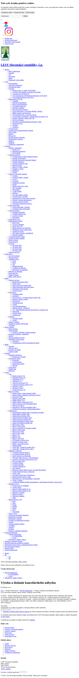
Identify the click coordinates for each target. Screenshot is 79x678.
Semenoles (15, 360)
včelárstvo (15, 127)
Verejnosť (8, 146)
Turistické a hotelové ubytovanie (18, 324)
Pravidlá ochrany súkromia (16, 137)
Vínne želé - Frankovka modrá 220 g (23, 447)
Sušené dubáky (17, 445)
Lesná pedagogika (14, 205)
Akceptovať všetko (7, 12)
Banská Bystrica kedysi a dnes (21, 477)
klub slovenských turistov (20, 109)
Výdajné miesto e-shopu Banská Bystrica (24, 156)
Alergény (11, 527)
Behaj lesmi (15, 223)
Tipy (9, 75)
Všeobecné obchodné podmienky (18, 515)
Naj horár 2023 (17, 247)
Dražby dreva (16, 284)
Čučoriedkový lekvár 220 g (20, 440)
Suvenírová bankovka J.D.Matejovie (23, 475)
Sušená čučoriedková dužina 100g (22, 421)
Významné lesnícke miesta (16, 237)
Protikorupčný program (15, 139)
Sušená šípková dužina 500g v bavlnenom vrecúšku (28, 412)
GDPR (7, 644)
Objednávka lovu (17, 303)
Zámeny (10, 336)
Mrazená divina (17, 165)
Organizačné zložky (14, 87)
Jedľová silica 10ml (18, 433)
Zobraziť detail (30, 12)
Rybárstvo (11, 317)
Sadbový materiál (13, 322)
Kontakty (7, 353)
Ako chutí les (16, 468)
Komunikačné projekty (15, 221)
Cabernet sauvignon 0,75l (20, 383)
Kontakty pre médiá (14, 350)
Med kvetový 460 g (18, 425)
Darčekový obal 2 (17, 388)
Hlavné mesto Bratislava (19, 104)
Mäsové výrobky (13, 391)
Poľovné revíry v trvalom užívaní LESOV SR (26, 297)
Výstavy (14, 179)
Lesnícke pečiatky (17, 463)
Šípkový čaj (16, 435)
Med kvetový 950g (18, 431)
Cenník (14, 304)
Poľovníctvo (12, 292)
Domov (7, 69)
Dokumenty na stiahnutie (20, 270)
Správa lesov (8, 254)
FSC (13, 264)
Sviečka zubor (16, 487)
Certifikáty (11, 525)
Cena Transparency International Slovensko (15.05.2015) (29, 96)
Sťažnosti (11, 143)
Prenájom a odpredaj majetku (13, 541)
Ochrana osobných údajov (20, 202)
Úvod (14, 261)
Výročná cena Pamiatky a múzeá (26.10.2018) (26, 92)
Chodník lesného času (19, 214)
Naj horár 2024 (17, 249)
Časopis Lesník (13, 351)
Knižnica (15, 193)
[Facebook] (6, 26)
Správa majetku (9, 327)
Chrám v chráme (17, 480)
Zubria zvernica (13, 240)
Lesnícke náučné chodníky (16, 238)
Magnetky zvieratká (18, 492)
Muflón (14, 506)
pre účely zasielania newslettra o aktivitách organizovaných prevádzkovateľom (40, 611)
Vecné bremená (13, 331)
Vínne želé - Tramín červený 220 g (23, 449)
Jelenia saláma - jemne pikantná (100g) (24, 393)
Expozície (15, 181)
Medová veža (16, 437)
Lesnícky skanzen (13, 210)
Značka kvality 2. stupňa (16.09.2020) (24, 90)
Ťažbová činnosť (13, 275)
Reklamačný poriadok (15, 517)
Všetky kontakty (6, 669)
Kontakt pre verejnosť (19, 357)
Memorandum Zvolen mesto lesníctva (23, 198)
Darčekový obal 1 (17, 386)
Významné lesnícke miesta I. (21, 452)
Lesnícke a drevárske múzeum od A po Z (24, 459)
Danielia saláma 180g (18, 398)
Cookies (10, 522)
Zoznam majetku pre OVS (16, 337)
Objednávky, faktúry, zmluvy (17, 539)
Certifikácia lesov (13, 259)
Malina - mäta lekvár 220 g (20, 444)
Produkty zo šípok (17, 169)
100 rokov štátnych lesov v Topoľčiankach (25, 458)
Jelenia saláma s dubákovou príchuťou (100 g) (26, 395)
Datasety (11, 141)
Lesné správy (12, 367)
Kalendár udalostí (17, 235)
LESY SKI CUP (17, 226)
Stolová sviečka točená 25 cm (21, 491)
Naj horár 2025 (17, 250)
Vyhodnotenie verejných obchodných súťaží (25, 343)
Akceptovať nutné (19, 12)
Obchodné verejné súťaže (12, 42)
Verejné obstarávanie (11, 40)
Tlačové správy (13, 348)
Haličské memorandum (19, 102)
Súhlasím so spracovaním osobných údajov (16, 611)
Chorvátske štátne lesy (19, 106)
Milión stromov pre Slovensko (21, 113)
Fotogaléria (15, 217)
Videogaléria (16, 190)
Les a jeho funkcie (14, 256)
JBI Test (14, 365)
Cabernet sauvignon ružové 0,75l (22, 384)
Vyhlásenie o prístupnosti (16, 144)
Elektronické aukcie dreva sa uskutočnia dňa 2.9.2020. (21, 545)
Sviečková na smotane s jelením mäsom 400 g (26, 409)
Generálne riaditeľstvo (15, 85)
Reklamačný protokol (15, 519)
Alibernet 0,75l (16, 381)
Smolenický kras (17, 123)
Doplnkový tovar (13, 484)
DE (9, 558)
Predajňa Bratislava (18, 162)
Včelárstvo (11, 325)
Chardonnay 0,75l (17, 379)
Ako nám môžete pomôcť (20, 195)
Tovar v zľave (12, 513)
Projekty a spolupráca (15, 148)
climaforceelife (9, 548)
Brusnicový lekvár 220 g (19, 442)
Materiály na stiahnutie (15, 271)
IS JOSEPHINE (17, 536)
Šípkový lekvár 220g (18, 426)
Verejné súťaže (16, 313)
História (10, 134)
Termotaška (15, 512)
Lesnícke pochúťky (14, 155)
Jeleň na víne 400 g (18, 405)
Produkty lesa (12, 411)
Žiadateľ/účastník (17, 266)
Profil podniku (12, 83)
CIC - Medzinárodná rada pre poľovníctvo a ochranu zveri (30, 310)
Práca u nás (11, 136)
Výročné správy (13, 129)
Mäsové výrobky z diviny (20, 167)
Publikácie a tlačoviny (15, 451)
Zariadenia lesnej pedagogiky (21, 209)
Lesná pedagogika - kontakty (21, 207)
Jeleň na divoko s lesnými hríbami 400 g (24, 404)
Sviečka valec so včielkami (20, 485)
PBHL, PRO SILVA (14, 277)
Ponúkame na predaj (18, 183)
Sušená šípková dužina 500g (21, 414)
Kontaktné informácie (15, 355)
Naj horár (11, 243)
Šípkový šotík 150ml (18, 430)
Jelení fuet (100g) (17, 397)
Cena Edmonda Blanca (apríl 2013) (23, 97)
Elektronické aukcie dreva (20, 282)
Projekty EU (16, 149)
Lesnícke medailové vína (19, 163)
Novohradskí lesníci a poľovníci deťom (24, 115)
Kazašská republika (18, 108)
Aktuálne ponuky (17, 294)
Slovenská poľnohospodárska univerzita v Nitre (26, 122)
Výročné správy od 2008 (19, 196)
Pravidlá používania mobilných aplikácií (17, 543)
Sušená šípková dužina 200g (21, 416)
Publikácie (15, 170)
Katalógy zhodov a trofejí (20, 299)
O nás (6, 82)
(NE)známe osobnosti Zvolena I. (22, 203)
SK (6, 555)
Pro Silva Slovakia (18, 120)
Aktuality (11, 346)
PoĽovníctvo (9, 647)
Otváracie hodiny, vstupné (20, 177)
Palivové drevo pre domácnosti (21, 285)
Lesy (2, 590)
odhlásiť (32, 620)
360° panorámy (17, 188)
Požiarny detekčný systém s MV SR (23, 118)
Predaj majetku (13, 329)
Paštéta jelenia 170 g (18, 400)
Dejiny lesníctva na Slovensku (21, 456)
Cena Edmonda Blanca (19, 306)
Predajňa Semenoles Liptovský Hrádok (24, 160)
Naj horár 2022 (17, 245)
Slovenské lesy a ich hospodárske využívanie (26, 478)
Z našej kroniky (17, 191)
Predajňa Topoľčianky (19, 158)
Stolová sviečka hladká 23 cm (21, 489)
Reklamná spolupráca (18, 151)
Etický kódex (12, 132)
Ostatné (14, 172)
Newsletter (11, 76)
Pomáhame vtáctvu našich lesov (22, 230)
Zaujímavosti (16, 315)
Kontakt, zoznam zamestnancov (22, 200)
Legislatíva (15, 296)
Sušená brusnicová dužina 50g (21, 419)
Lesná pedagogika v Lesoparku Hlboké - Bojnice (27, 111)
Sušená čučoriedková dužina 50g (22, 423)
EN (9, 557)
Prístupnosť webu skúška (16, 80)
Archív (14, 538)
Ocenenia (11, 89)
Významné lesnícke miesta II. (21, 454)
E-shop (7, 372)
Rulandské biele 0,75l (19, 378)
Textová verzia (9, 43)
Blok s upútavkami (14, 71)
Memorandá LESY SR (15, 99)
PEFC (14, 263)
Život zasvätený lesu (18, 461)
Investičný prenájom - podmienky (18, 334)
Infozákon (11, 371)
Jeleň (13, 501)
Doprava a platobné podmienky (18, 531)
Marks (10, 78)
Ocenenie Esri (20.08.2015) (20, 94)
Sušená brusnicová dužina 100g (22, 418)
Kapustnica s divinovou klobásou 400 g (24, 407)
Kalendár (11, 73)
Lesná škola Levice (14, 219)
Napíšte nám (8, 38)
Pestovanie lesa (13, 273)
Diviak (14, 505)
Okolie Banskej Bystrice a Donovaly (23, 472)
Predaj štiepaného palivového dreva (23, 287)
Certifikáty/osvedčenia (19, 268)
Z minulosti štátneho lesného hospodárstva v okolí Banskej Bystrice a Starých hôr (37, 482)
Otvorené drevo (13, 242)
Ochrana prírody (13, 257)
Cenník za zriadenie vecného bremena (23, 332)
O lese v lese (16, 473)
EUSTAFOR (16, 153)
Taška (14, 498)
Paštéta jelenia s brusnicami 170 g (22, 402)
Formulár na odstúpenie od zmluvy (19, 520)
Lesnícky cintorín (17, 216)
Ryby (14, 510)
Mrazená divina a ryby (15, 499)
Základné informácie (18, 212)
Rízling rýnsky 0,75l (18, 376)
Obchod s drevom (13, 252)
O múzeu (15, 176)
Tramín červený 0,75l (18, 390)
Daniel (14, 508)
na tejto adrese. (5, 616)
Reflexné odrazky (17, 494)
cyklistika (15, 101)
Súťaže (14, 184)
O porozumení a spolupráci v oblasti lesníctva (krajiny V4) (30, 116)
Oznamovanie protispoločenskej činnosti (20, 130)
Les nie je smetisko (18, 224)
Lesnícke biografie (18, 465)
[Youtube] (6, 23)
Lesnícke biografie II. (18, 466)
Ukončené (15, 341)
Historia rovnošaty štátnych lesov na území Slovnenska (29, 470)
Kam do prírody (9, 627)
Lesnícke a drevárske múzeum (17, 174)
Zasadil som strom (17, 231)
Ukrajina (15, 125)
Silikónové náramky (18, 496)
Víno (10, 374)
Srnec (14, 503)
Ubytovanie (8, 633)
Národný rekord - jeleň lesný (21, 308)
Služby (7, 278)
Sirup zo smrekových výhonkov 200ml (24, 428)
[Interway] (23, 672)
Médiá (6, 344)
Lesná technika (16, 362)
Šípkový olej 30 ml (18, 438)
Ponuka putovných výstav (20, 186)
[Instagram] (9, 35)
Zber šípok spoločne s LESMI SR (22, 233)
